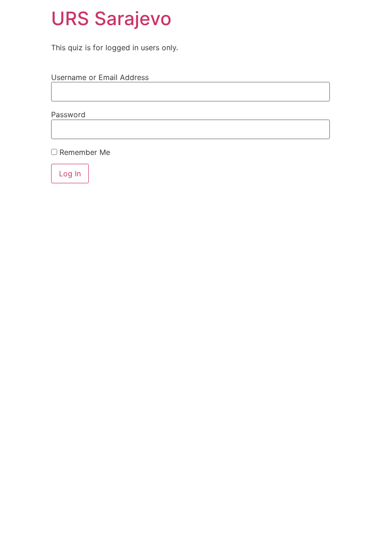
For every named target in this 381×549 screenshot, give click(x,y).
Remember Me (83, 152)
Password (68, 114)
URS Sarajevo (111, 18)
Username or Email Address (100, 77)
